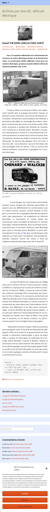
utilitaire (18, 49)
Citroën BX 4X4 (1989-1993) (19, 459)
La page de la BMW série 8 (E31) (13, 407)
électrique (6, 49)
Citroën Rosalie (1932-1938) (22, 444)
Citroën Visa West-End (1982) (20, 448)
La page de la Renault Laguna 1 (12, 399)
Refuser (25, 500)
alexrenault (43, 49)
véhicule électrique (28, 49)
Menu (4, 2)
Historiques (21, 47)
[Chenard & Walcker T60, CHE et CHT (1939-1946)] (25, 174)
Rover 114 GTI (7, 403)
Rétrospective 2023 (9, 410)
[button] (46, 468)
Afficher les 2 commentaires (14, 379)
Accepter (25, 494)
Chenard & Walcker (36, 47)
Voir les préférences (25, 506)
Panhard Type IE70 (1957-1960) (22, 451)
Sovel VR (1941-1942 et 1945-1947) (23, 43)
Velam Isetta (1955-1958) (26, 455)
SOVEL (12, 49)
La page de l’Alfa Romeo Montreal (14, 396)
